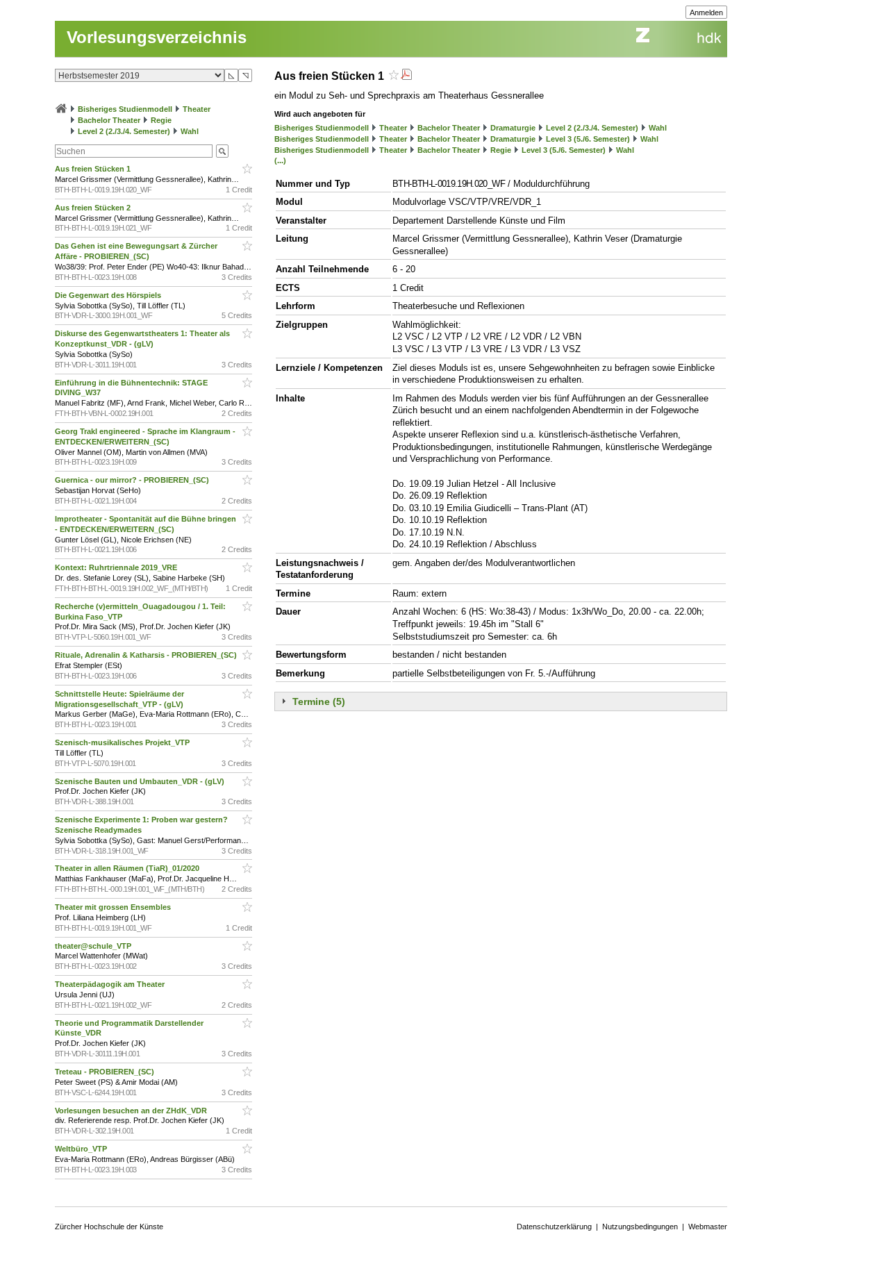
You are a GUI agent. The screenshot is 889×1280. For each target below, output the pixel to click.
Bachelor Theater (109, 120)
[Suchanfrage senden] (222, 151)
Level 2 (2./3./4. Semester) (124, 131)
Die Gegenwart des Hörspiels (109, 295)
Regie (161, 120)
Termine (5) (318, 701)
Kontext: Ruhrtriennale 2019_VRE (117, 567)
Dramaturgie (512, 128)
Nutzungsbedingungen (640, 1226)
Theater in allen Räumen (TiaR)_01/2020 (128, 868)
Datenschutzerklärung (554, 1226)
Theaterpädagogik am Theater (111, 984)
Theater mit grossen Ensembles (114, 907)
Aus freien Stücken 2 (94, 207)
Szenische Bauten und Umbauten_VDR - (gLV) (140, 781)
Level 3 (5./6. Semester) (588, 139)
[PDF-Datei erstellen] (406, 76)
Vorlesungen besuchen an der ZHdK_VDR (132, 1110)
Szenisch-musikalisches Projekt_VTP (123, 742)
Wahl (190, 131)
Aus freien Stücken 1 (94, 169)
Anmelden (706, 12)
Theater (196, 109)
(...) (280, 160)
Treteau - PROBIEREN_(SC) (105, 1071)
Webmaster (707, 1226)
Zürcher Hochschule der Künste (109, 1226)
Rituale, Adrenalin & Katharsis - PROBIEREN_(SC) (147, 655)
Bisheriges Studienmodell (125, 109)
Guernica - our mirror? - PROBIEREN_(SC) (133, 480)
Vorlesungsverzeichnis (157, 37)
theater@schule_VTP (94, 946)
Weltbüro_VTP (82, 1149)
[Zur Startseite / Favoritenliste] (61, 109)
